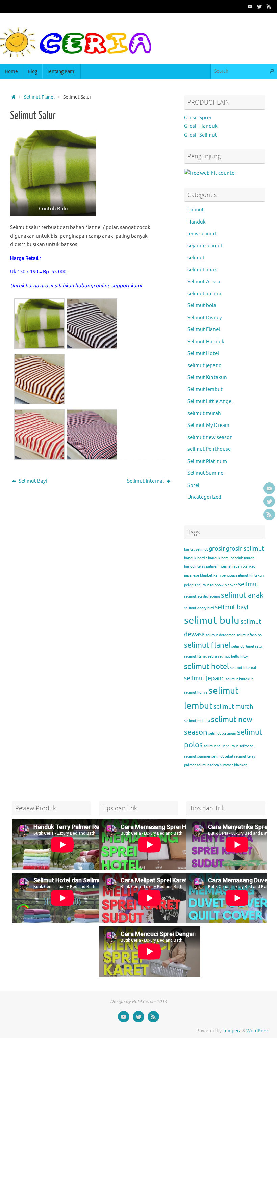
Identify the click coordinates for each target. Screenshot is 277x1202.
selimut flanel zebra (200, 656)
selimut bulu (212, 620)
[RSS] (269, 6)
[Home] (13, 97)
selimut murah (204, 413)
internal (225, 566)
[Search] (271, 71)
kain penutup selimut (230, 575)
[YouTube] (250, 6)
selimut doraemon (220, 635)
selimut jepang (204, 365)
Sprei (193, 485)
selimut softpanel (240, 746)
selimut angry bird (199, 608)
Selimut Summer (206, 473)
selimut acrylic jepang (202, 596)
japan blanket (243, 566)
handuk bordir (195, 558)
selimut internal (243, 668)
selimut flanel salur (247, 646)
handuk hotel (219, 558)
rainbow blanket (223, 585)
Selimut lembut (205, 389)
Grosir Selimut (200, 135)
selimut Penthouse (209, 449)
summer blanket (233, 765)
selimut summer (197, 756)
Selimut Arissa (203, 281)
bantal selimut (196, 549)
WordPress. (258, 1031)
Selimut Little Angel (210, 401)
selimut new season (210, 437)
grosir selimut (245, 548)
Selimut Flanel (39, 97)
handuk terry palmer (201, 566)
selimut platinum (222, 733)
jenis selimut (202, 234)
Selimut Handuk (205, 342)
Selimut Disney (204, 318)
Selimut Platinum (207, 461)
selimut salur (214, 746)
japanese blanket (198, 575)
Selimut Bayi (32, 481)
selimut (196, 258)
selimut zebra (208, 765)
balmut (195, 210)
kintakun (256, 575)
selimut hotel (206, 666)
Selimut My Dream (208, 425)
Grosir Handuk (201, 126)
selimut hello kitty (233, 656)
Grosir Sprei (197, 118)
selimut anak (202, 270)
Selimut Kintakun (207, 377)
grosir (217, 548)
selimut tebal (222, 756)
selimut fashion (249, 635)
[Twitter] (259, 6)
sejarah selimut (205, 246)
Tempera (232, 1031)
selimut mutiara (197, 721)
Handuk (196, 222)
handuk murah (242, 558)
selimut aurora (204, 294)
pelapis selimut (196, 585)
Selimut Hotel (203, 353)
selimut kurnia (196, 692)
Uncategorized (204, 497)
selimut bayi (231, 607)
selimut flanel (207, 645)
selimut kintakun (239, 679)
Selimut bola (201, 305)
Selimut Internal (146, 481)
